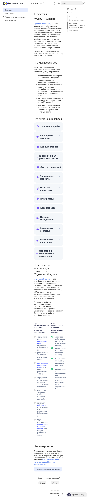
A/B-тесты (41, 405)
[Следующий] (43, 3)
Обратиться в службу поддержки (48, 469)
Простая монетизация (43, 23)
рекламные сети (42, 342)
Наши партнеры (74, 30)
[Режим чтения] (68, 9)
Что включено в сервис (76, 20)
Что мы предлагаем (75, 17)
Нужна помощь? (78, 495)
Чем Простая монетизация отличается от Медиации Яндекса (77, 25)
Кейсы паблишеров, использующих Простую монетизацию (46, 461)
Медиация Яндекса (42, 278)
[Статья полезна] (72, 9)
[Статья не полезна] (75, 9)
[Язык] (59, 3)
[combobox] (71, 3)
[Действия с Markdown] (79, 9)
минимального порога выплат (42, 426)
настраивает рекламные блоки (42, 365)
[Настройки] (54, 3)
